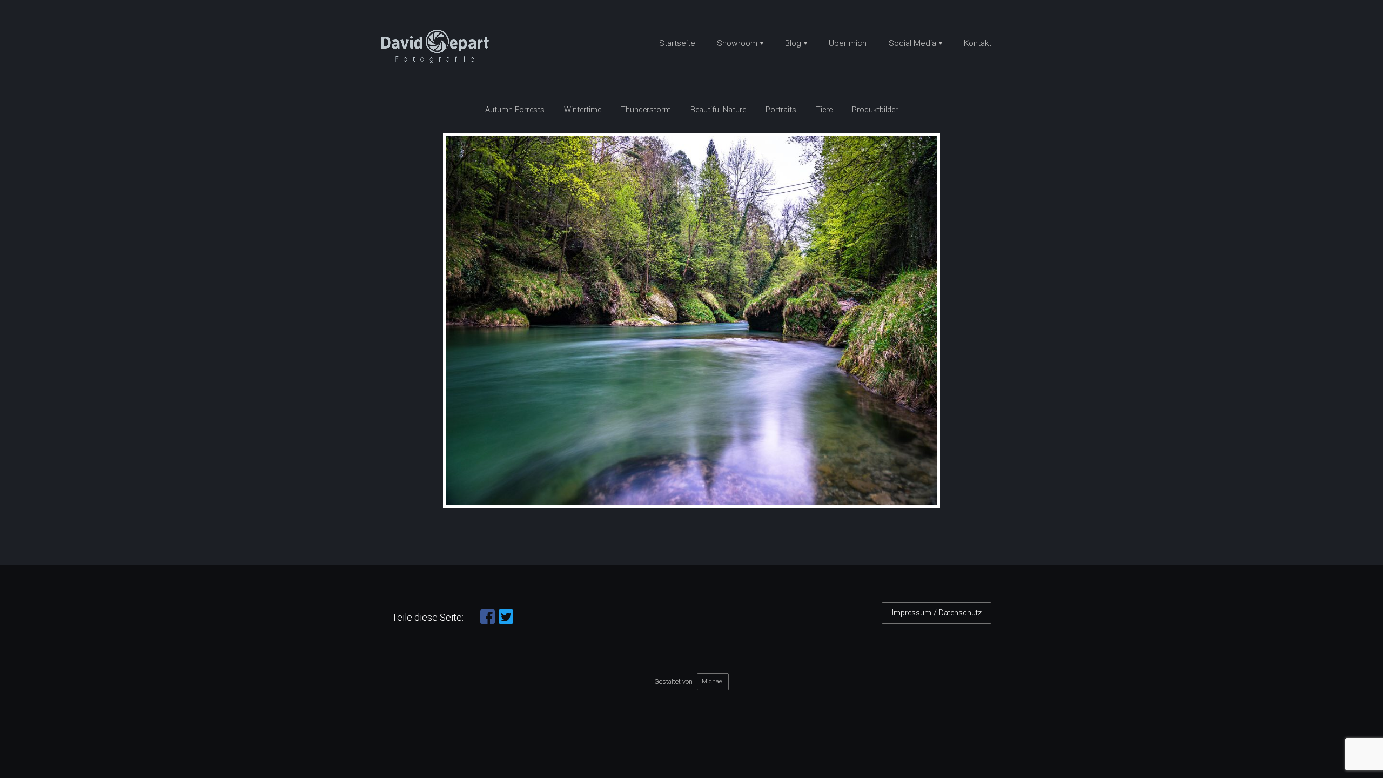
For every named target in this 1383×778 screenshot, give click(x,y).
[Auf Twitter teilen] (506, 621)
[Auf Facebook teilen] (487, 621)
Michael (713, 681)
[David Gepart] (439, 47)
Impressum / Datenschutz (937, 613)
